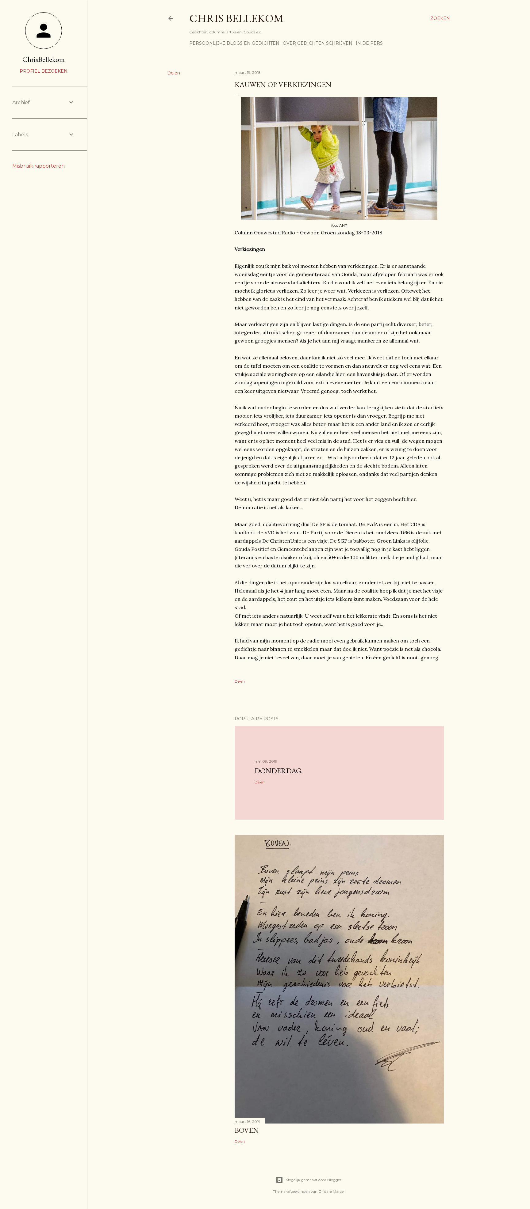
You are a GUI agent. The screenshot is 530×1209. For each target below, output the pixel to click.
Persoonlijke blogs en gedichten (234, 43)
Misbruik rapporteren (38, 166)
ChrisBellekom (43, 59)
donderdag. (279, 770)
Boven (247, 1130)
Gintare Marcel (331, 1191)
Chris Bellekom (236, 18)
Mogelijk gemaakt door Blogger (313, 1179)
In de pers (369, 43)
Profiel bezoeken (43, 71)
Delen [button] (173, 73)
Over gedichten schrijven (317, 43)
